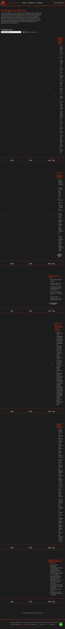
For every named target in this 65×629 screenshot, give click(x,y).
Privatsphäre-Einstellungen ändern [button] (15, 626)
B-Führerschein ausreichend (31, 32)
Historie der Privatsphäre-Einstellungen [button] (26, 626)
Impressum (39, 2)
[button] (2, 95)
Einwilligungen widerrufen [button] (36, 626)
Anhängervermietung (15, 2)
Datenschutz (31, 2)
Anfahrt (24, 2)
